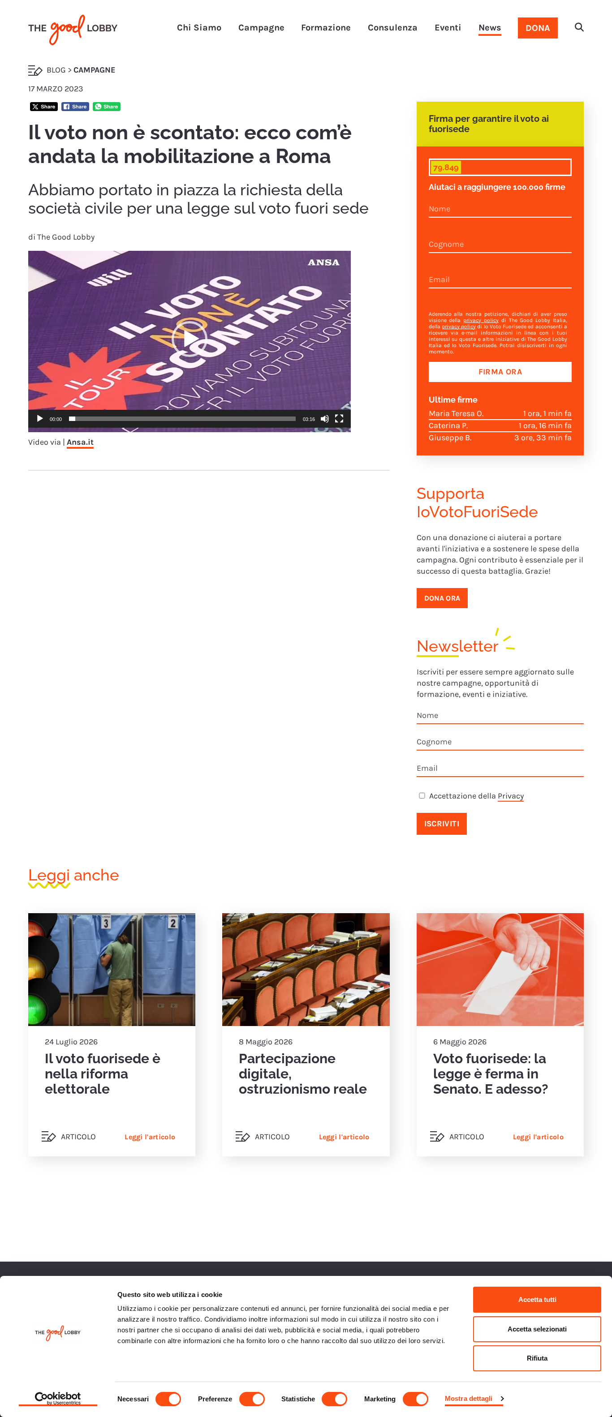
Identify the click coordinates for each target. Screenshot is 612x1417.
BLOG (56, 70)
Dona (538, 28)
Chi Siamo (199, 27)
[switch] (252, 1399)
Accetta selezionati (537, 1329)
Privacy (511, 796)
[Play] (39, 418)
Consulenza (393, 27)
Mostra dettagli (469, 1398)
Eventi (448, 27)
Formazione (326, 27)
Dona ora (442, 598)
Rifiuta (537, 1358)
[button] (579, 28)
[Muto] (324, 418)
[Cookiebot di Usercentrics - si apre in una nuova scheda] (58, 1399)
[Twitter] (44, 107)
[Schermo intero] (339, 418)
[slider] (182, 419)
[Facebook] (75, 107)
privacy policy (481, 320)
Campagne (261, 27)
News (489, 27)
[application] (189, 341)
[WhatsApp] (106, 107)
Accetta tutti (537, 1299)
